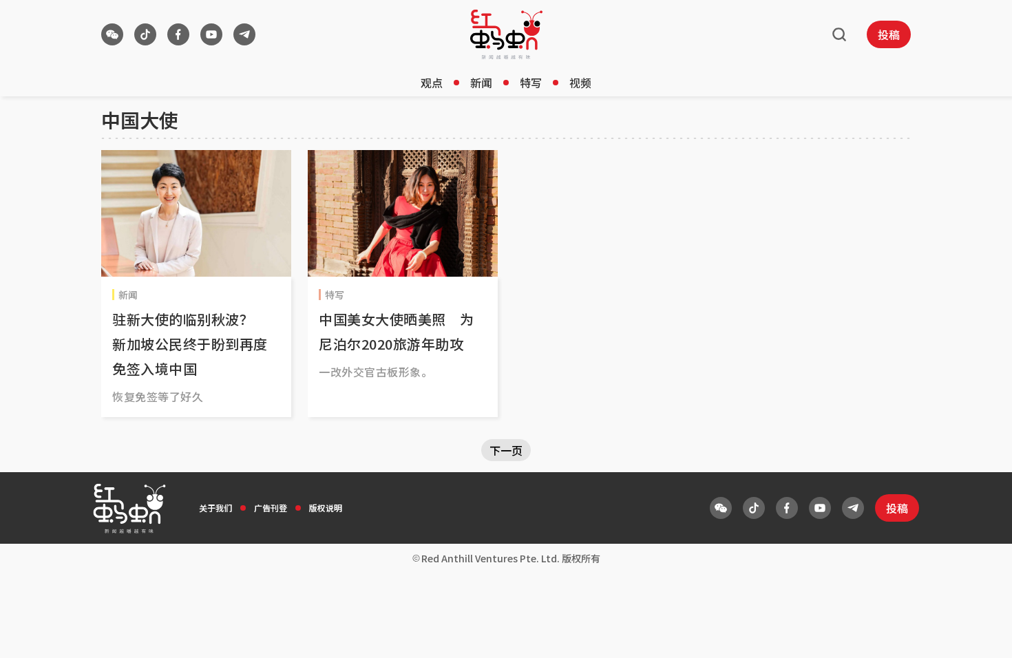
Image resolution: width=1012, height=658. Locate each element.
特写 (531, 82)
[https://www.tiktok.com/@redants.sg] (145, 34)
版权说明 (325, 507)
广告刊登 (270, 507)
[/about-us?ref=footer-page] (112, 34)
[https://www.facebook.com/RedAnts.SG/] (178, 34)
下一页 (506, 450)
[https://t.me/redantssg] (244, 34)
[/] (506, 34)
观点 (432, 82)
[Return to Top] (980, 633)
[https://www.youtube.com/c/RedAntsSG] (211, 34)
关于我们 (215, 507)
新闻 (481, 82)
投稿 (889, 34)
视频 (580, 82)
